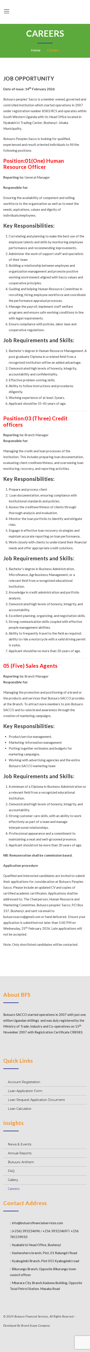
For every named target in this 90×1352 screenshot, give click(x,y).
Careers (13, 1189)
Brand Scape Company (35, 1325)
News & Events (19, 1144)
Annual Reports (19, 1153)
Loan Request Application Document (36, 1100)
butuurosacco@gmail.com (21, 917)
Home (35, 50)
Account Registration (24, 1082)
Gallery (13, 1180)
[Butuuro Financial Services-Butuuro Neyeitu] (45, 11)
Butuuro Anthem (21, 1162)
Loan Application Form (25, 1091)
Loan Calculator (19, 1109)
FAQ (11, 1171)
